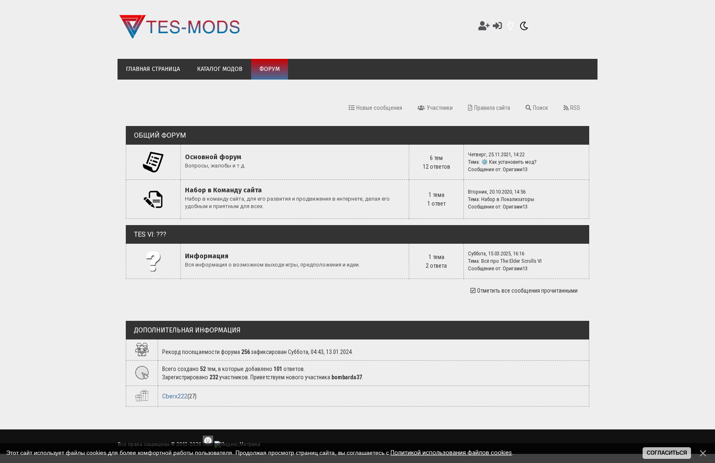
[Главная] (180, 36)
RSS (575, 107)
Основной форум (213, 157)
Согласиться (667, 453)
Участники (440, 107)
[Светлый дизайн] (510, 26)
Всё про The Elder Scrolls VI (511, 261)
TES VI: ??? (150, 234)
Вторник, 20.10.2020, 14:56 (496, 192)
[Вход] (497, 26)
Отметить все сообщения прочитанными (527, 290)
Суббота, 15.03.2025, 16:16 (496, 253)
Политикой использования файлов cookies (451, 452)
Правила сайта (492, 107)
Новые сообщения (379, 107)
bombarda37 (346, 377)
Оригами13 (515, 169)
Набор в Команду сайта (223, 190)
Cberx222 (174, 396)
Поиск (540, 107)
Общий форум (160, 135)
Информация (206, 256)
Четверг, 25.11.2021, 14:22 (496, 154)
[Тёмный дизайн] (524, 26)
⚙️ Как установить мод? (509, 162)
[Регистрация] (484, 26)
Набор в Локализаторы (507, 199)
